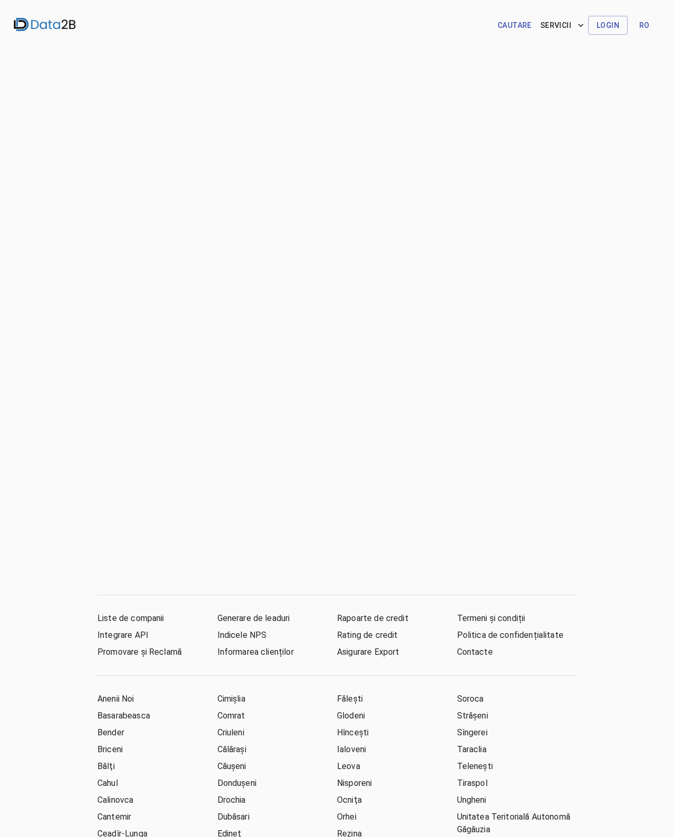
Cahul (107, 783)
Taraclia (472, 749)
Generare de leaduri (253, 618)
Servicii (555, 25)
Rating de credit (367, 635)
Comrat (231, 716)
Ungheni (472, 800)
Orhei (346, 817)
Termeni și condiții (491, 618)
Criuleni (230, 732)
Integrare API (122, 635)
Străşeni (472, 716)
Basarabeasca (123, 716)
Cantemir (114, 817)
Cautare (515, 25)
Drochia (231, 800)
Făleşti (350, 699)
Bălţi (106, 766)
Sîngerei (472, 732)
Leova (348, 766)
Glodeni (351, 716)
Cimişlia (231, 699)
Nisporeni (354, 783)
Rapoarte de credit (373, 618)
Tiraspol (472, 783)
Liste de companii (130, 618)
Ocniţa (349, 800)
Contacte (475, 652)
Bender (110, 732)
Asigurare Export (368, 652)
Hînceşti (353, 732)
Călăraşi (231, 749)
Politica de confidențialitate (510, 635)
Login (608, 25)
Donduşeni (236, 783)
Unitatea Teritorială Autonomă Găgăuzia (513, 823)
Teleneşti (475, 766)
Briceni (110, 749)
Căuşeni (231, 766)
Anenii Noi (115, 699)
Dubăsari (233, 817)
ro (644, 25)
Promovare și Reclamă (139, 652)
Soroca (470, 699)
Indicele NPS (242, 635)
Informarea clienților (255, 652)
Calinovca (115, 800)
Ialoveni (351, 749)
